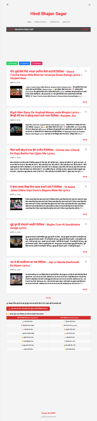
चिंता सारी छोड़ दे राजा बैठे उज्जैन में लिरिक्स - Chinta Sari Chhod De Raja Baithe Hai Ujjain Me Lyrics (44, 151)
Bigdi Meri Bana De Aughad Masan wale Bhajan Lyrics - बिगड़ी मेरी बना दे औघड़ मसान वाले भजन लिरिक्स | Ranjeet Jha (45, 114)
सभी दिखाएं (85, 29)
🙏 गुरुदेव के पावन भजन (27, 337)
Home (29, 22)
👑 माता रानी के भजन (69, 333)
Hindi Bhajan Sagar (48, 13)
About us (66, 22)
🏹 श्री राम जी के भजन (69, 321)
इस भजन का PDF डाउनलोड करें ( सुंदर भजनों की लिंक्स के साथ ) (29, 308)
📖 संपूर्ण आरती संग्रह (27, 349)
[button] (86, 71)
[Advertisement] (48, 46)
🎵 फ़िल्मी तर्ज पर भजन (69, 341)
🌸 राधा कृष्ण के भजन (27, 329)
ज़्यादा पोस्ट (48, 298)
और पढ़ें (85, 102)
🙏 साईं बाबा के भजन (69, 337)
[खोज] (89, 5)
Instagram (37, 63)
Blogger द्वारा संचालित (48, 413)
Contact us (54, 22)
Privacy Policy (41, 22)
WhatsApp (13, 63)
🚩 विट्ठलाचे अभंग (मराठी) (27, 325)
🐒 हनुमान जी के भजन (69, 329)
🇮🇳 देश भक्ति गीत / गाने (69, 345)
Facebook (25, 63)
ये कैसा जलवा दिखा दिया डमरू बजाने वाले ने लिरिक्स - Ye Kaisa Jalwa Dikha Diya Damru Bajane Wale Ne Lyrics (42, 188)
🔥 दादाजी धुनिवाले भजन (27, 341)
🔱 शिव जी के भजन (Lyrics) (69, 325)
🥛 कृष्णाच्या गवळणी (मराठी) (27, 333)
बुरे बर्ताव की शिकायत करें (48, 417)
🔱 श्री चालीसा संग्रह (69, 349)
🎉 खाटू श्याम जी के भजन (27, 345)
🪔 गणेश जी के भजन (27, 321)
